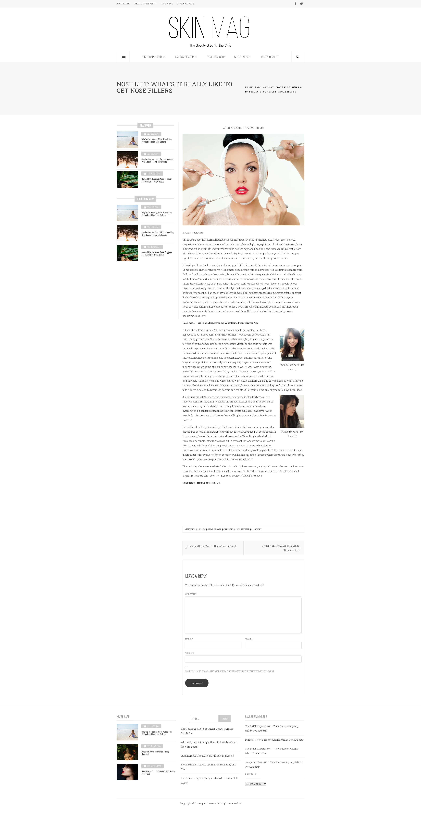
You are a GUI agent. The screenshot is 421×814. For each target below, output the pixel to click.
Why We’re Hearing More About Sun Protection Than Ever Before (156, 140)
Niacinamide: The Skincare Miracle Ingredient (207, 755)
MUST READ (166, 3)
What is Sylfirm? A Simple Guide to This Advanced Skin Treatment (209, 744)
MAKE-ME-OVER (214, 529)
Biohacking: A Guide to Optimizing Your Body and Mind (208, 767)
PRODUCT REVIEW (145, 3)
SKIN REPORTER (152, 56)
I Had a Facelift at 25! (208, 482)
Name (189, 639)
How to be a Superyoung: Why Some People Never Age (227, 322)
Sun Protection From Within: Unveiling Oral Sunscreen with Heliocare (157, 160)
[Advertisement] (145, 292)
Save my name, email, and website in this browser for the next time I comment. (229, 671)
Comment (191, 594)
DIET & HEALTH (270, 56)
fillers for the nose (206, 265)
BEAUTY (202, 529)
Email (249, 639)
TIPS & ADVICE (185, 3)
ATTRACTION (190, 529)
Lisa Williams (254, 128)
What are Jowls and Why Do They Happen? (155, 753)
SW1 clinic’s (285, 471)
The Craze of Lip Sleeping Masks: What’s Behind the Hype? (210, 780)
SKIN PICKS (241, 56)
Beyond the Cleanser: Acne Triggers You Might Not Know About (156, 180)
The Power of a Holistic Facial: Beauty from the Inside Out (207, 731)
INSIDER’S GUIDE (216, 56)
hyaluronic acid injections (197, 302)
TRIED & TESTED (184, 56)
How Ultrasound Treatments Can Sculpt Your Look (158, 772)
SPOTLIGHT (124, 3)
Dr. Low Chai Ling (192, 274)
